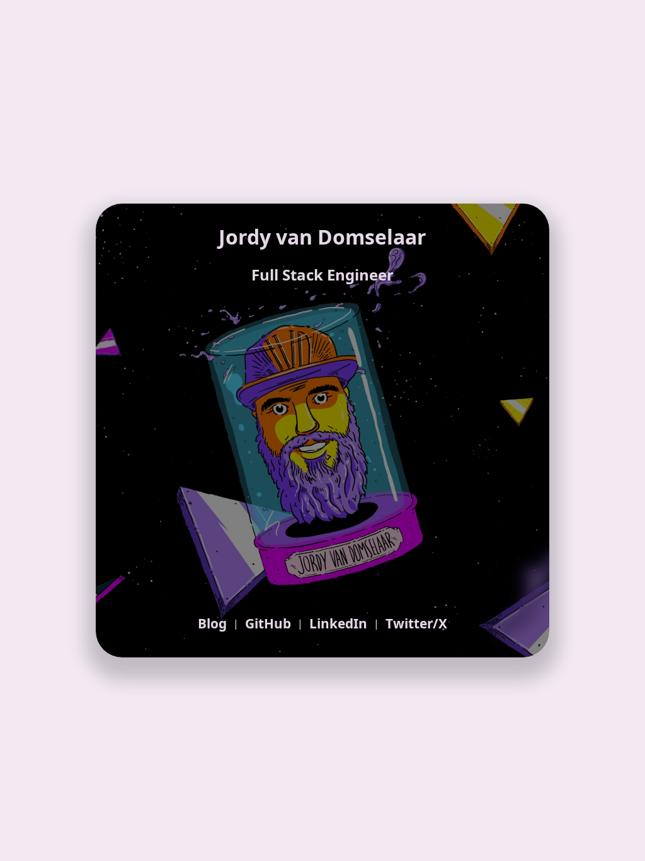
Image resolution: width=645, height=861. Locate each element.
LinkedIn (338, 623)
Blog (212, 623)
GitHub (268, 623)
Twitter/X (416, 623)
